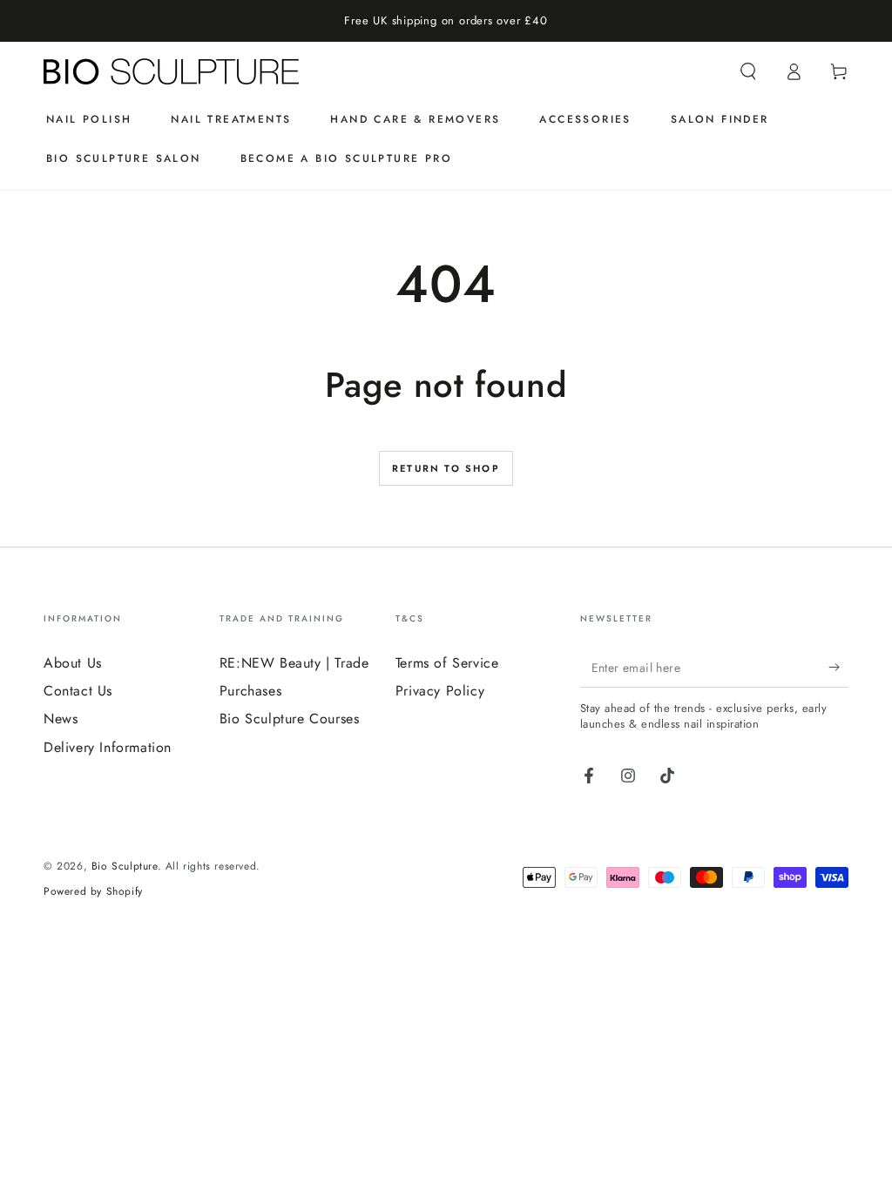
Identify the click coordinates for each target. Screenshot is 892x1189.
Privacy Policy (439, 691)
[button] (748, 71)
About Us (73, 663)
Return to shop (446, 468)
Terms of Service (447, 663)
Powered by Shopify (93, 891)
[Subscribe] (838, 667)
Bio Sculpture (124, 866)
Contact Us (78, 691)
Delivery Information (108, 747)
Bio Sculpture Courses (290, 719)
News (61, 719)
